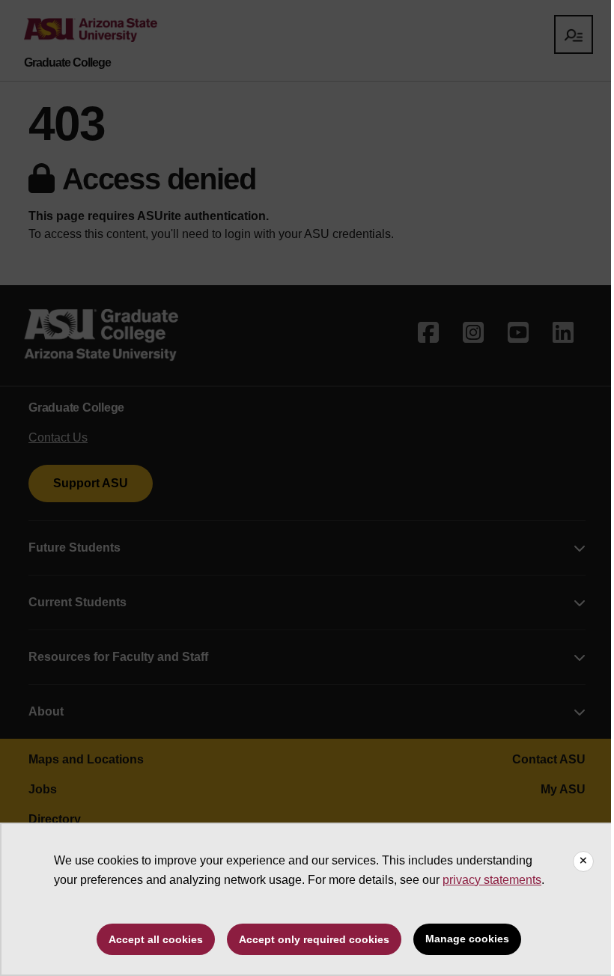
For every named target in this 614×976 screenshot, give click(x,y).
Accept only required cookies (314, 939)
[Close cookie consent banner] (583, 861)
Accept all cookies (156, 939)
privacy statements (492, 879)
